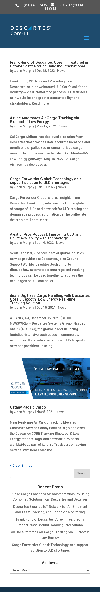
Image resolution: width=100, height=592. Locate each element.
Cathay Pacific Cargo (28, 407)
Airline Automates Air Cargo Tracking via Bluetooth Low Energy (44, 120)
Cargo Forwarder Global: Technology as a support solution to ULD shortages (45, 181)
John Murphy (24, 71)
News (61, 71)
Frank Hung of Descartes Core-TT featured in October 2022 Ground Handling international (49, 64)
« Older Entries (21, 465)
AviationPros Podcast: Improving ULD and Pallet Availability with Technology (45, 236)
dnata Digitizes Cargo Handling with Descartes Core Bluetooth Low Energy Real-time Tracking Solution (50, 299)
